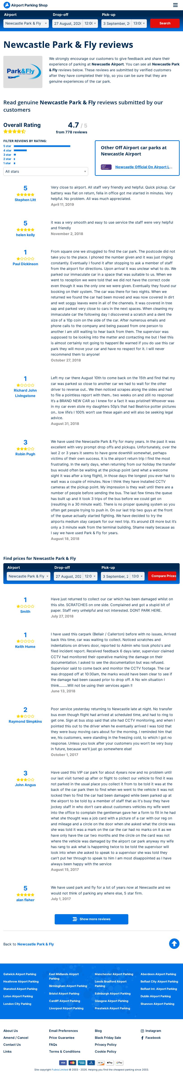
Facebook (153, 1037)
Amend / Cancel (15, 1037)
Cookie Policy (105, 1051)
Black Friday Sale (108, 1037)
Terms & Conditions (64, 1051)
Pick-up (108, 14)
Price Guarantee (62, 1037)
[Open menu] (175, 5)
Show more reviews (94, 919)
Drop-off (60, 14)
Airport (10, 14)
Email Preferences (63, 1031)
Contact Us (12, 1044)
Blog (98, 1031)
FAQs (53, 1044)
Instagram (153, 1031)
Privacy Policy (105, 1044)
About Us (10, 1031)
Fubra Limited (60, 1069)
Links (7, 1051)
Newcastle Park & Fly (35, 944)
